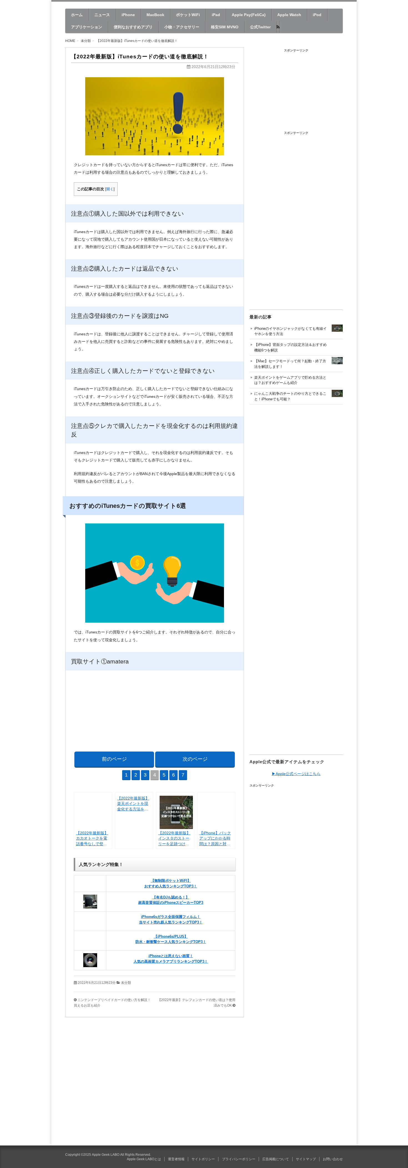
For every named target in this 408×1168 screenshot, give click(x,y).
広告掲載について (275, 1159)
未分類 (126, 983)
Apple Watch (289, 15)
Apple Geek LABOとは (144, 1159)
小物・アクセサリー (181, 27)
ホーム (77, 15)
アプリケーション (86, 27)
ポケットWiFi (188, 15)
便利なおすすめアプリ (133, 27)
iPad (216, 15)
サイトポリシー (203, 1159)
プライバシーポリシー (238, 1159)
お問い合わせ (333, 1159)
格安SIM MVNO (224, 27)
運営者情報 (176, 1159)
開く (110, 189)
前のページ (114, 759)
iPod (317, 15)
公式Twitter (260, 27)
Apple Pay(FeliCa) (249, 15)
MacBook (155, 15)
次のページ (195, 759)
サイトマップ (306, 1159)
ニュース (102, 15)
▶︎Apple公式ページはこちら (296, 774)
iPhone (128, 15)
